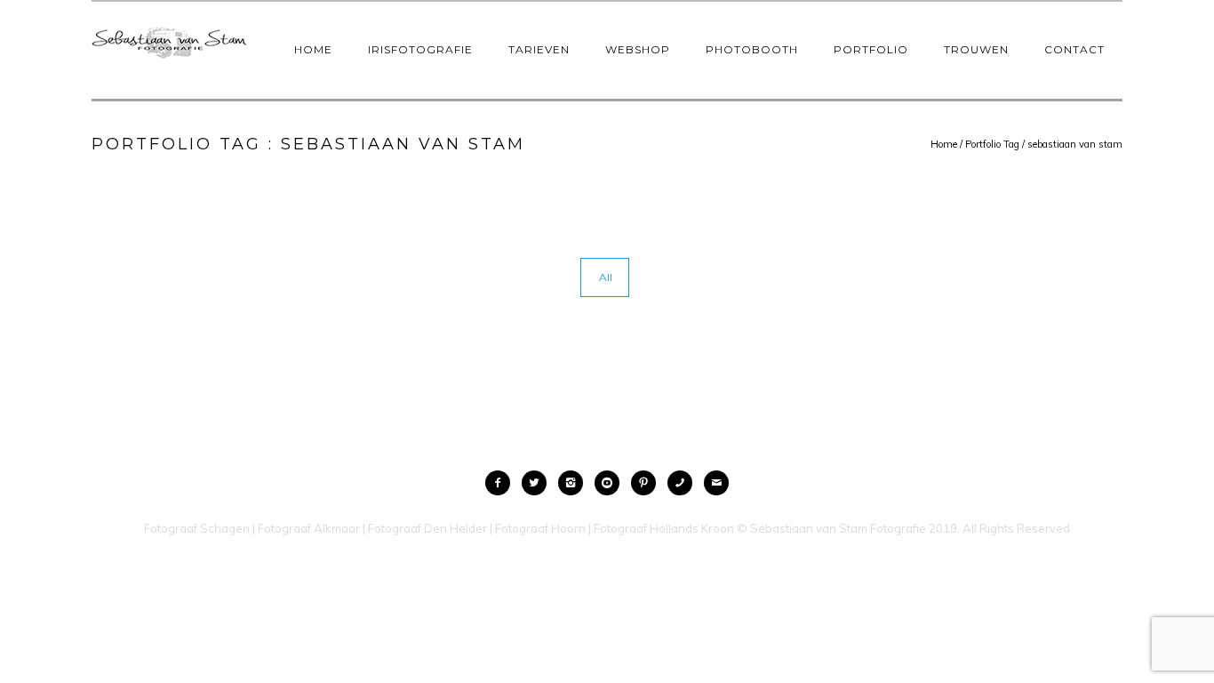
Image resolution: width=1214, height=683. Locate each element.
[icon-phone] (684, 482)
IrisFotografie (420, 49)
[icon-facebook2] (502, 482)
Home (313, 49)
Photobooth (752, 49)
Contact (1074, 49)
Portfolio (871, 49)
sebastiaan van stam (1074, 144)
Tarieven (539, 49)
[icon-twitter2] (538, 482)
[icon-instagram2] (575, 482)
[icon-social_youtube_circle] (611, 482)
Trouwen (976, 49)
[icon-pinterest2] (648, 482)
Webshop (637, 49)
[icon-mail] (716, 482)
